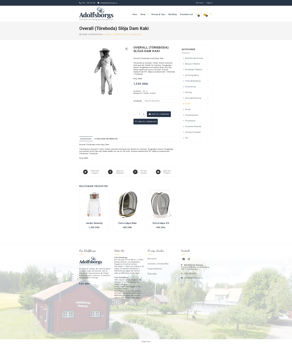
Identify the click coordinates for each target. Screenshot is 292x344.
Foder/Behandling (193, 81)
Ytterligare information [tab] (106, 139)
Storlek (137, 101)
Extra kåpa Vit (161, 223)
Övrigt (187, 109)
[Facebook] (183, 259)
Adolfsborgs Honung (194, 58)
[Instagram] (189, 259)
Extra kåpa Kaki (128, 223)
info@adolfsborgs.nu (194, 278)
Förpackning (190, 87)
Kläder (146, 93)
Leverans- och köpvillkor (158, 264)
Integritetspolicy (155, 269)
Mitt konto (200, 3)
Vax (186, 138)
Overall (153, 93)
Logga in (209, 3)
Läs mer (84, 283)
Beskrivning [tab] (85, 139)
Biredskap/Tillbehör (193, 69)
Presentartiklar (191, 115)
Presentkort (190, 121)
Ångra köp (152, 274)
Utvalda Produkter (193, 132)
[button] (126, 49)
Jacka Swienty (94, 223)
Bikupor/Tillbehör (192, 64)
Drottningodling (192, 75)
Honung (188, 92)
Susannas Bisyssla (193, 126)
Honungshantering (193, 98)
